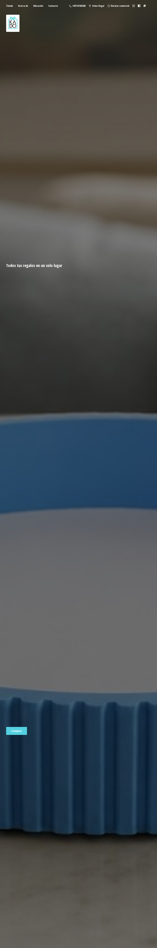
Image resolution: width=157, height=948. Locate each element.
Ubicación (38, 6)
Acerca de (23, 6)
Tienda (9, 6)
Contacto (53, 6)
